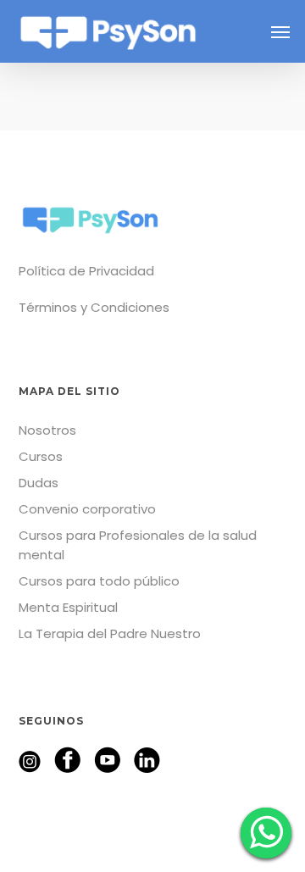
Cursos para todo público (99, 581)
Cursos (41, 456)
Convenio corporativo (87, 509)
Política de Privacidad (86, 271)
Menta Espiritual (68, 607)
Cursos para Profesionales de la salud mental (138, 545)
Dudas (38, 483)
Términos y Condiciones (94, 307)
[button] (280, 31)
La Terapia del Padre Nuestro (110, 633)
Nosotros (47, 430)
